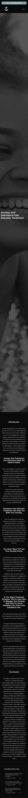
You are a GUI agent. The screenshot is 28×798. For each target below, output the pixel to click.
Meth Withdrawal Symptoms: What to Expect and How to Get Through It (13, 775)
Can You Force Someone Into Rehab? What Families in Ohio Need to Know (12, 790)
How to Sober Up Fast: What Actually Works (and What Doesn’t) (13, 782)
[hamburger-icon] (23, 9)
